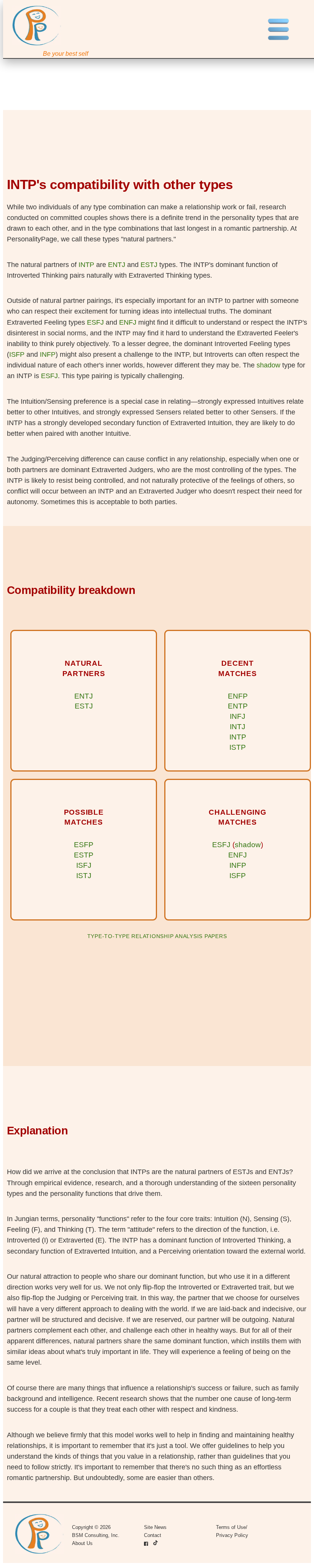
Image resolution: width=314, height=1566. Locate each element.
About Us (82, 1543)
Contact (152, 1535)
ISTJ (84, 876)
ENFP (238, 696)
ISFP (17, 354)
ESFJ (95, 322)
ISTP (237, 747)
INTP (86, 265)
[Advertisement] (157, 1009)
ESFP (83, 845)
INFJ (237, 716)
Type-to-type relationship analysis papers (157, 936)
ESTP (83, 855)
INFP (48, 354)
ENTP (238, 706)
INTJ (237, 727)
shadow (268, 365)
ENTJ (116, 265)
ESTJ (149, 265)
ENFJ (127, 322)
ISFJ (84, 865)
